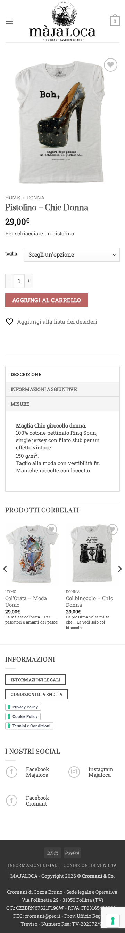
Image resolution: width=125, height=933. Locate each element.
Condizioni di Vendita (90, 865)
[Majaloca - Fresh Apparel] (62, 21)
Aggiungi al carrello (46, 300)
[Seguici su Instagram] (74, 772)
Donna (35, 198)
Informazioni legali (33, 865)
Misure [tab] (20, 404)
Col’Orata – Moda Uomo (26, 602)
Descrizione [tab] (26, 374)
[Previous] (5, 582)
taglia (11, 253)
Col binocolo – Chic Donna (89, 602)
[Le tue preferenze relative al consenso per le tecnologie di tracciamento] (112, 920)
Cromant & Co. (98, 875)
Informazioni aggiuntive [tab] (44, 389)
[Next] (119, 582)
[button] (9, 21)
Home (12, 198)
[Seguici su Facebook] (11, 772)
